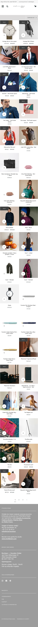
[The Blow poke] (28, 427)
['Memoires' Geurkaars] (9, 374)
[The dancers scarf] (28, 453)
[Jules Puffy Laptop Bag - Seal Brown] (28, 135)
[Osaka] (9, 293)
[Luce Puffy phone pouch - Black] (9, 55)
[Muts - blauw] (28, 216)
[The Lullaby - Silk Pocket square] (9, 108)
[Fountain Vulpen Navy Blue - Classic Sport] (28, 320)
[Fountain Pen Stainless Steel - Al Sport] (28, 293)
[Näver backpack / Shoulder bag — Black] (9, 162)
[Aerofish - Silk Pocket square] (9, 82)
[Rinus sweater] (9, 216)
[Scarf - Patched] (28, 268)
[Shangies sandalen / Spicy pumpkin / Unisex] (9, 241)
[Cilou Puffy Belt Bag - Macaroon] (9, 189)
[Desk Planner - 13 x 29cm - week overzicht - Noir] (28, 374)
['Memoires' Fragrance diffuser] (28, 347)
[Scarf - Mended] (9, 268)
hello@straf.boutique (9, 531)
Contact (4, 601)
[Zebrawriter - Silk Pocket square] (28, 82)
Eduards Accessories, (23, 518)
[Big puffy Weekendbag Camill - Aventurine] (28, 189)
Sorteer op (31, 17)
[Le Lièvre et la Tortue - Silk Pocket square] (28, 55)
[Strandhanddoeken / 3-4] (9, 427)
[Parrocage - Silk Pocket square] (28, 108)
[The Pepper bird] (28, 401)
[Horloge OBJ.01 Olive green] (9, 29)
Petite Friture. (8, 522)
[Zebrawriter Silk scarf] (9, 135)
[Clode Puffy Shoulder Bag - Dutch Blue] (9, 401)
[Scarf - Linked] (28, 241)
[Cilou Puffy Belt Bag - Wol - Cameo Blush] (28, 162)
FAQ (3, 599)
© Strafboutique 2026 (8, 619)
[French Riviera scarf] (9, 478)
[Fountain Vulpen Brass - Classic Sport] (9, 347)
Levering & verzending (9, 604)
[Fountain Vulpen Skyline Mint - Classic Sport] (9, 320)
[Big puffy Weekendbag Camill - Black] (28, 478)
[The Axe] (9, 453)
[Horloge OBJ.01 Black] (28, 29)
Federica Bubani (7, 520)
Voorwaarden (6, 596)
